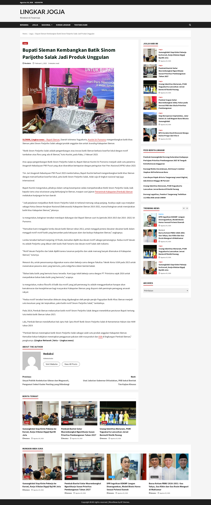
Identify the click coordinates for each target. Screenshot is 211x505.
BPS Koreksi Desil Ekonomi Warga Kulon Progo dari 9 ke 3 (150, 134)
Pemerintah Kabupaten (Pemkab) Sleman (114, 191)
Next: (109, 380)
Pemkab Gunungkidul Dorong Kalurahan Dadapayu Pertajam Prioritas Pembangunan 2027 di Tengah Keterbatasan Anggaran (165, 160)
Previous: (45, 380)
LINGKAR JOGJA (42, 11)
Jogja (35, 25)
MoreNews (113, 502)
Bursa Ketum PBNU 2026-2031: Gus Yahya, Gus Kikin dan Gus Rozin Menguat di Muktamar (150, 232)
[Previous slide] (183, 208)
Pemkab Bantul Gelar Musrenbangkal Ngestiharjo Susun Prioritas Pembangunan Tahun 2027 (78, 431)
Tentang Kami (80, 25)
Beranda (24, 25)
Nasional (46, 25)
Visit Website (52, 364)
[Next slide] (187, 208)
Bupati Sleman (53, 139)
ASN (100, 336)
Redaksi (28, 63)
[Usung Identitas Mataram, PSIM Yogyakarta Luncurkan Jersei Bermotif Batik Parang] (118, 413)
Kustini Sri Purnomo (97, 139)
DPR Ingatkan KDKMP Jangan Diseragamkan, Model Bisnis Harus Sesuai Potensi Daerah (150, 216)
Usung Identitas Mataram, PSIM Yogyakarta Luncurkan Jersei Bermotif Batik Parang (115, 431)
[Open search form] (190, 24)
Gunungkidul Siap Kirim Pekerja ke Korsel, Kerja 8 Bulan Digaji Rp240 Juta (39, 431)
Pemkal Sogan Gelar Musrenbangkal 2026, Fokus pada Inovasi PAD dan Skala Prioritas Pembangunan (150, 103)
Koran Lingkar (63, 25)
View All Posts (70, 364)
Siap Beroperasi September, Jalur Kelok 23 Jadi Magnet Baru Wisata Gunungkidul (150, 119)
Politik (111, 477)
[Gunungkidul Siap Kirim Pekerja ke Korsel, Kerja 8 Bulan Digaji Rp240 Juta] (40, 413)
